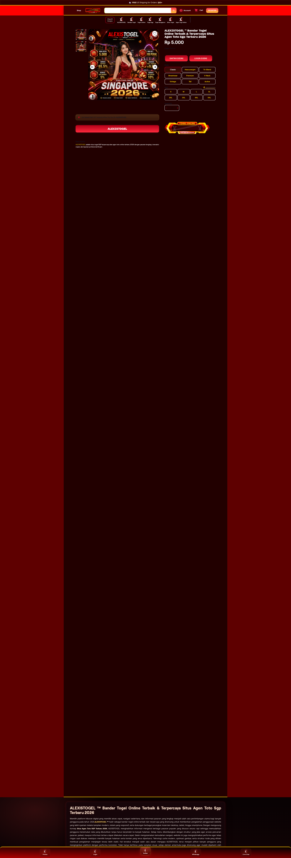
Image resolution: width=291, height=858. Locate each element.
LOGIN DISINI (200, 58)
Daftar (145, 853)
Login (95, 854)
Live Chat (246, 854)
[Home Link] (92, 10)
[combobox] (137, 10)
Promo (45, 854)
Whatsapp (195, 854)
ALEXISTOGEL (117, 129)
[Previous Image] (92, 67)
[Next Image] (155, 67)
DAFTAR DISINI (176, 58)
